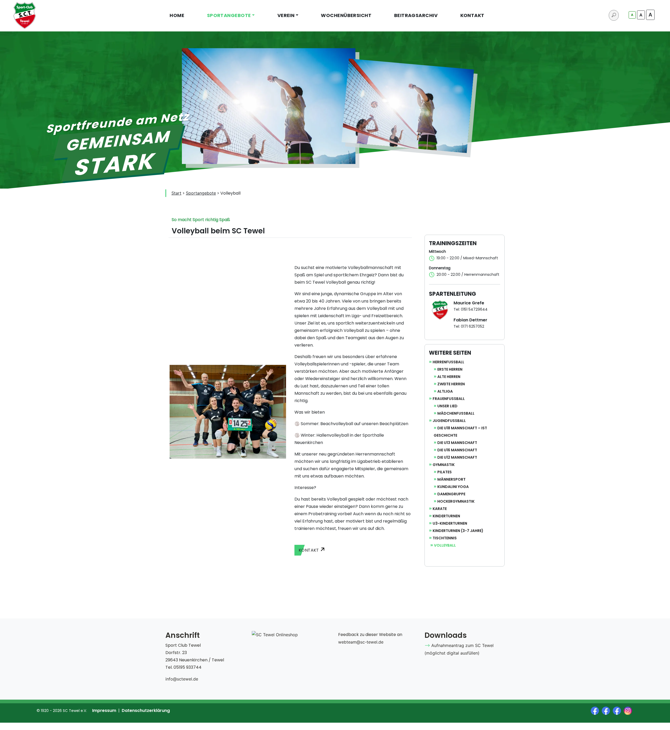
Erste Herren (449, 369)
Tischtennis (445, 538)
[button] (352, 550)
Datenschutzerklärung (146, 710)
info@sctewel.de (181, 679)
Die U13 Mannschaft (457, 442)
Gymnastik (444, 464)
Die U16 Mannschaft (457, 450)
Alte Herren (448, 376)
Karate (440, 508)
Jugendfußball (449, 420)
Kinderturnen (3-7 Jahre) (458, 530)
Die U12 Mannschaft (457, 457)
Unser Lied (447, 406)
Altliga (445, 391)
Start (176, 193)
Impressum (104, 710)
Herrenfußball (448, 362)
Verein (286, 15)
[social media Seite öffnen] (596, 710)
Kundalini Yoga (453, 486)
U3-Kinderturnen (450, 523)
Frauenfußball (449, 398)
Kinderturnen (446, 516)
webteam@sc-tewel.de (360, 642)
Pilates (444, 472)
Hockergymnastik (455, 501)
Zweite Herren (451, 384)
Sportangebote (229, 15)
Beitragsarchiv (416, 15)
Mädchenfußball (455, 413)
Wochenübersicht (346, 15)
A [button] (632, 15)
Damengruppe (451, 494)
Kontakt (472, 15)
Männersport (451, 479)
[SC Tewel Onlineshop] (275, 634)
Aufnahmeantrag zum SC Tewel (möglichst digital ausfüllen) (459, 649)
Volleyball (445, 545)
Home (177, 15)
